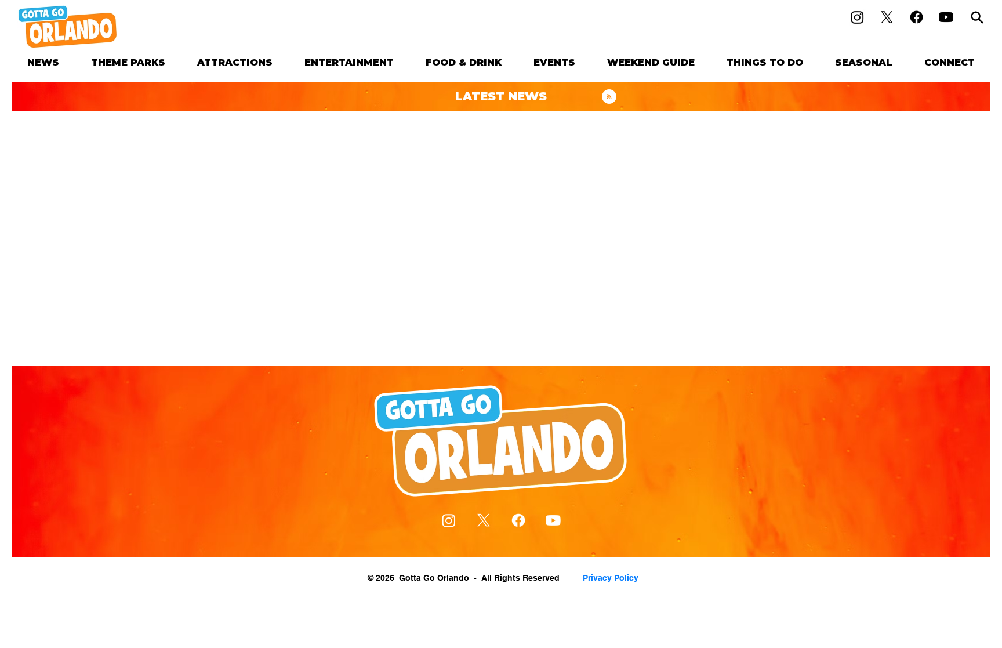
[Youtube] (946, 17)
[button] (128, 62)
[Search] (977, 17)
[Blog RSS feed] (609, 97)
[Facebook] (916, 17)
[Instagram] (857, 17)
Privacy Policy (610, 577)
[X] (886, 17)
